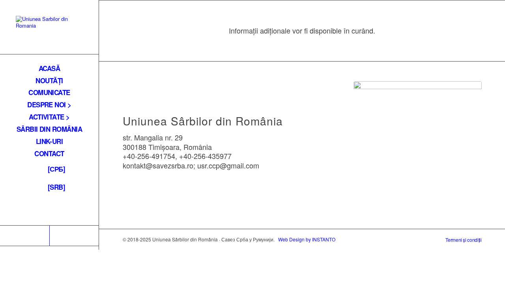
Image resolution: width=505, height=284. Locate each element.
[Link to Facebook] (24, 236)
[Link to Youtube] (74, 236)
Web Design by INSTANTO (306, 239)
